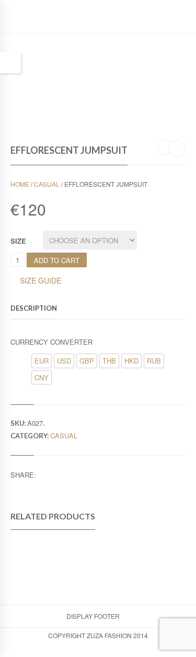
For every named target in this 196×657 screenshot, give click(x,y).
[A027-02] (32, 74)
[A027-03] (76, 76)
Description (33, 308)
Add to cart (56, 260)
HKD (131, 361)
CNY (41, 377)
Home (19, 183)
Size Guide (40, 281)
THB (109, 361)
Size (18, 241)
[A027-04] (120, 60)
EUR (41, 361)
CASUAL (47, 183)
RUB (154, 361)
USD (64, 361)
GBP (86, 361)
